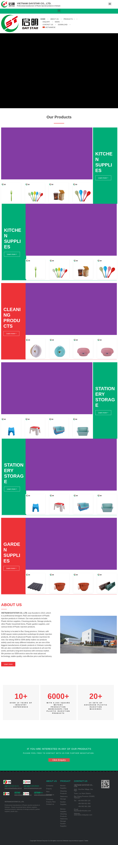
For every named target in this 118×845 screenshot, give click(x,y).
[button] (110, 4)
